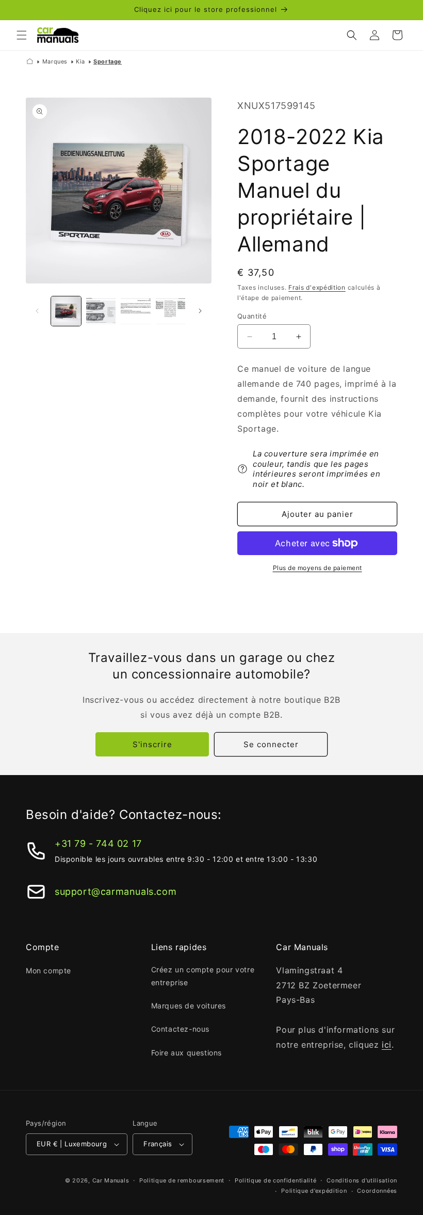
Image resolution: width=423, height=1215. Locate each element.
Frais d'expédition (317, 287)
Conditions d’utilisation (362, 1180)
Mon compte (48, 970)
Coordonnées (377, 1190)
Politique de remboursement (181, 1180)
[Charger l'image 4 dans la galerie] (171, 311)
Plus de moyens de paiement (317, 568)
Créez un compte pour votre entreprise (203, 976)
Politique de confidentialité (276, 1180)
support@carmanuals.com (115, 891)
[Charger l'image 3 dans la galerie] (136, 311)
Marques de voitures (188, 1005)
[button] (21, 35)
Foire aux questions (186, 1052)
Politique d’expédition (314, 1190)
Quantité (252, 316)
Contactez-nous (180, 1028)
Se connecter (271, 744)
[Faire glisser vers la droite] (200, 310)
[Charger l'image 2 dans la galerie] (101, 311)
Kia (80, 61)
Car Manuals (110, 1180)
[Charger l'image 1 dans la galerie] (66, 311)
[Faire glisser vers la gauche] (37, 310)
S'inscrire (152, 744)
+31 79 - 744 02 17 (98, 843)
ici (387, 1044)
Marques (55, 61)
